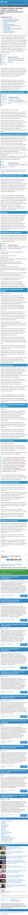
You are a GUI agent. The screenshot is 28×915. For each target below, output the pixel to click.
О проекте (3, 899)
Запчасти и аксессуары (6, 832)
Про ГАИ (3, 835)
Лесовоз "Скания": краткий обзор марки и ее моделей (14, 721)
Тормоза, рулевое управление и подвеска (12, 28)
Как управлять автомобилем (8, 838)
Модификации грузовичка (9, 24)
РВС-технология (5, 825)
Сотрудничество (14, 899)
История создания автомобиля (10, 19)
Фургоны (3, 829)
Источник (3, 551)
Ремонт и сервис (5, 833)
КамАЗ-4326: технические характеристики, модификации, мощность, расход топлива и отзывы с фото (18, 101)
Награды (5, 23)
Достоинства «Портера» (8, 31)
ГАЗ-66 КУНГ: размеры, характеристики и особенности (17, 165)
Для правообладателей (15, 901)
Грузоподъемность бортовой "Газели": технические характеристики (12, 672)
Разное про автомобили (7, 839)
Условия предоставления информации (9, 912)
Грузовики (3, 596)
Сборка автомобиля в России (9, 21)
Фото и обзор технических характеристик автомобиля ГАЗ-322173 (14, 697)
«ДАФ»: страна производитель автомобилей (10, 649)
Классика (3, 822)
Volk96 (5, 2)
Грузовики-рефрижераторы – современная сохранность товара (14, 795)
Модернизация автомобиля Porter (11, 20)
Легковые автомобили (6, 820)
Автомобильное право (6, 840)
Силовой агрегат (7, 27)
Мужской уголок (5, 830)
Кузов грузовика (7, 29)
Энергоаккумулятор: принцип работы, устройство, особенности (12, 747)
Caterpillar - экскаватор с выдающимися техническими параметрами (17, 247)
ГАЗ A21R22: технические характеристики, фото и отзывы (14, 771)
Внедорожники (4, 826)
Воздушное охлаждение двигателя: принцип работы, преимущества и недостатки (16, 60)
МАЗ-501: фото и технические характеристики (10, 577)
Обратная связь (4, 900)
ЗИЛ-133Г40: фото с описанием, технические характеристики (10, 600)
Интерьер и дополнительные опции (11, 25)
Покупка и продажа (5, 836)
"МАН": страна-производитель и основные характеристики (14, 625)
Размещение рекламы (15, 900)
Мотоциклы (4, 823)
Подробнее (24, 596)
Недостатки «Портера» (8, 32)
